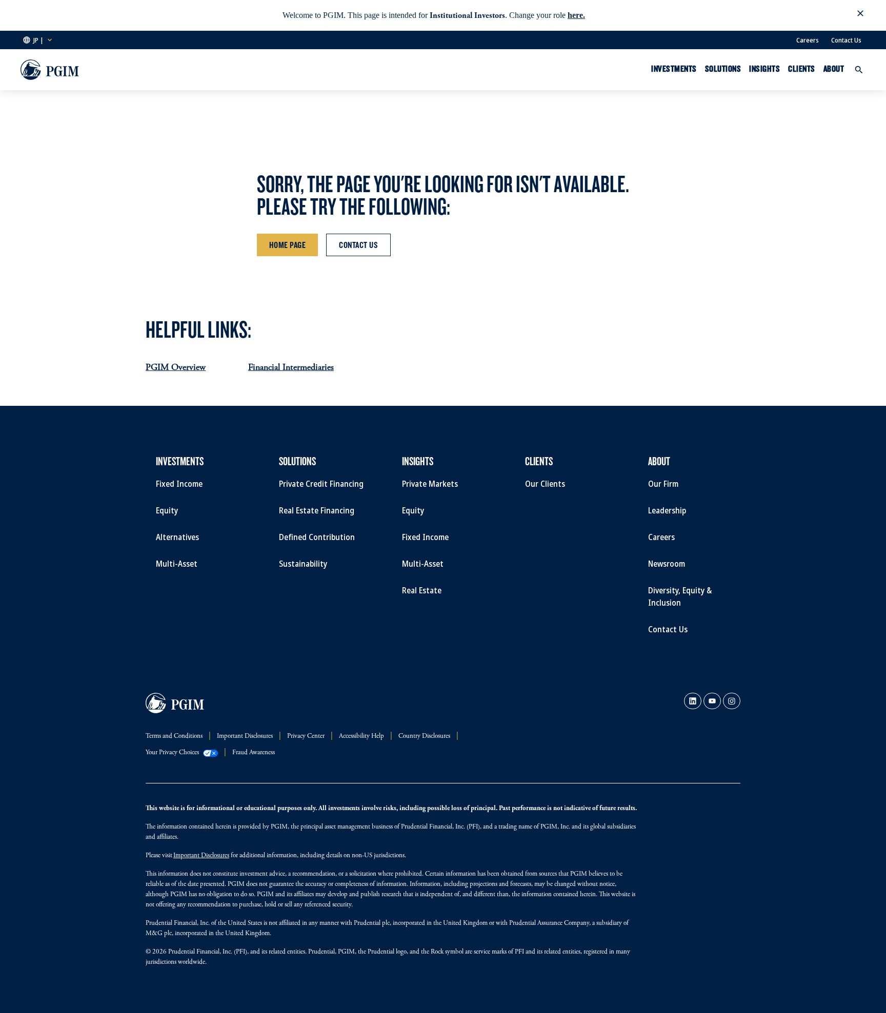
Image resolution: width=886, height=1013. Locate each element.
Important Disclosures (201, 856)
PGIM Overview (176, 368)
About (833, 69)
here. (576, 15)
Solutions (723, 69)
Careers (807, 40)
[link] (692, 701)
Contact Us (846, 40)
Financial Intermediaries (291, 368)
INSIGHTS (764, 69)
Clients (801, 69)
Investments (674, 69)
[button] (860, 15)
